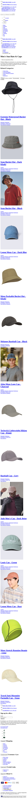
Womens (5, 744)
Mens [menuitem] (4, 25)
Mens (4, 51)
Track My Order (6, 763)
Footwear (5, 746)
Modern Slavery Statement (8, 777)
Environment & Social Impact (9, 778)
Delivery (5, 759)
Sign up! (2, 718)
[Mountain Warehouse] (6, 13)
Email (2, 716)
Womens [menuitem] (5, 26)
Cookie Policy (6, 787)
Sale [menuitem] (4, 35)
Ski (3, 750)
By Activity (5, 748)
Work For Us (6, 769)
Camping (5, 749)
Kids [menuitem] (4, 27)
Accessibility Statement (8, 790)
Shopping (3, 741)
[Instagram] (4, 733)
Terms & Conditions (7, 785)
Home (4, 49)
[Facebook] (4, 731)
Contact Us (5, 758)
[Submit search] (14, 14)
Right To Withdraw (7, 762)
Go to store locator (4, 726)
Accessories (5, 52)
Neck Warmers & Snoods (8, 73)
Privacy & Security (7, 786)
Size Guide (5, 764)
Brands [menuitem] (4, 32)
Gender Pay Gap (6, 780)
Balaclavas (5, 75)
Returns (4, 760)
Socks (4, 74)
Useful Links (3, 767)
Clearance (5, 751)
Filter (3, 78)
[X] (4, 735)
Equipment (5, 747)
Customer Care (4, 754)
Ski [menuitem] (3, 34)
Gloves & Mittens (6, 72)
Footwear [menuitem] (5, 28)
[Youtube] (4, 738)
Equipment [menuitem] (5, 29)
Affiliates (5, 771)
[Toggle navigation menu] (4, 22)
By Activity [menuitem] (5, 31)
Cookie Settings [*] (7, 789)
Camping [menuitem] (5, 33)
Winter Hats (5, 71)
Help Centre (5, 757)
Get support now (4, 727)
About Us (3, 773)
